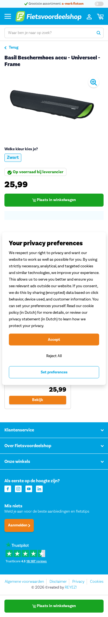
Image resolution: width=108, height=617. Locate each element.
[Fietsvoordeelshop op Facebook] (7, 488)
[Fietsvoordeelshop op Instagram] (18, 488)
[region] (54, 308)
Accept (54, 339)
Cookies (96, 581)
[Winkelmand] (100, 16)
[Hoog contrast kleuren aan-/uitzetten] (99, 3)
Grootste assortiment (56, 4)
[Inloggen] (89, 16)
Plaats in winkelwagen (56, 199)
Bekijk (37, 399)
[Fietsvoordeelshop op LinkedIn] (39, 488)
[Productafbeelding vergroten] (54, 104)
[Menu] (7, 16)
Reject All (54, 356)
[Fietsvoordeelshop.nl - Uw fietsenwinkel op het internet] (48, 16)
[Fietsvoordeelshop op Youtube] (28, 488)
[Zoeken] (98, 33)
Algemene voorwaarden (24, 581)
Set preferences (54, 372)
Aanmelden (18, 525)
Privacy (78, 581)
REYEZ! (71, 587)
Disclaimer (58, 581)
